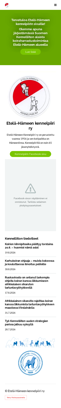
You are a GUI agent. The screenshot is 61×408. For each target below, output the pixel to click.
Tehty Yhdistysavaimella (16, 397)
